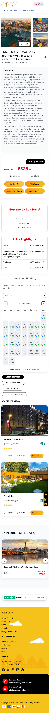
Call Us (16, 184)
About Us (4, 628)
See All (25, 44)
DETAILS (35, 456)
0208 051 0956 (27, 10)
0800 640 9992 (11, 10)
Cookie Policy (6, 645)
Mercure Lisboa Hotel (14, 439)
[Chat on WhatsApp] (46, 499)
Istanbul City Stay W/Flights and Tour (21, 567)
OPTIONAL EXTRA (13, 388)
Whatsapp (34, 184)
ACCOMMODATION (13, 377)
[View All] (40, 24)
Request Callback (14, 191)
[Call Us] (46, 494)
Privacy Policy (6, 648)
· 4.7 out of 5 (24, 369)
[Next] (45, 560)
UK (39, 4)
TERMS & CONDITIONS (14, 394)
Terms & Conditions (8, 641)
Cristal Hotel (10, 496)
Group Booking (7, 618)
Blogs (3, 625)
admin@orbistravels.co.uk (19, 690)
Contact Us (5, 621)
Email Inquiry (35, 191)
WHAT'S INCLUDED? (13, 383)
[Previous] (4, 560)
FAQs (3, 652)
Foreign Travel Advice (9, 632)
